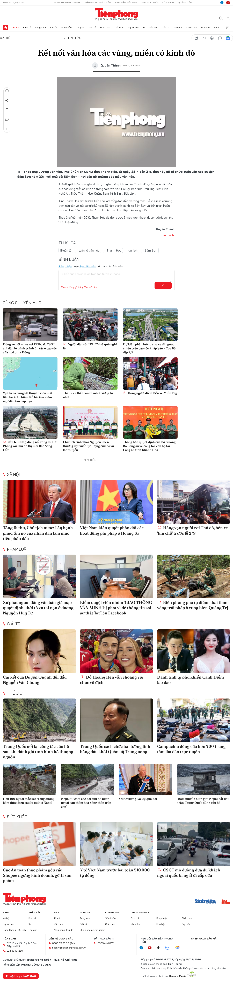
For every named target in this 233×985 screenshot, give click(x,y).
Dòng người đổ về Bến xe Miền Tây (152, 393)
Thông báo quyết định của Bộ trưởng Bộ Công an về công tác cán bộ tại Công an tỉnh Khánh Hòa (149, 446)
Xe (144, 27)
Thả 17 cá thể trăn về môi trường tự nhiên (88, 395)
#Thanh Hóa (113, 250)
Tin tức (75, 38)
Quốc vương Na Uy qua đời (138, 799)
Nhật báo (34, 912)
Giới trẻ (92, 27)
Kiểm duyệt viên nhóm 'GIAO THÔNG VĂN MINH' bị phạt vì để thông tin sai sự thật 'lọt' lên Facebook (116, 608)
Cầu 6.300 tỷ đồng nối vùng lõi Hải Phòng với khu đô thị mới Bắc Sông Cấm (30, 446)
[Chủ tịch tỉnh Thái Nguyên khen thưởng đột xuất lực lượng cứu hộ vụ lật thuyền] (90, 422)
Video (216, 27)
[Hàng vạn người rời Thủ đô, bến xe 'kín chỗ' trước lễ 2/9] (193, 502)
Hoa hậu (205, 27)
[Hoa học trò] (225, 902)
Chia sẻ (7, 100)
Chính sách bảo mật (204, 938)
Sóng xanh (41, 27)
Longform (112, 912)
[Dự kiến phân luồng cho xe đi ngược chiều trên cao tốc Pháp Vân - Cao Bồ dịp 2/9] (150, 324)
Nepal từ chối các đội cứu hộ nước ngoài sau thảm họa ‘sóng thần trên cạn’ (86, 803)
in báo (212, 38)
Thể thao (119, 27)
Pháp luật (105, 27)
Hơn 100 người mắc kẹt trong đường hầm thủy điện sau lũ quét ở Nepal (28, 801)
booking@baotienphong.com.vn (69, 947)
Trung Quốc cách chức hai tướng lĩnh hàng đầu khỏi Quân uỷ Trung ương (115, 749)
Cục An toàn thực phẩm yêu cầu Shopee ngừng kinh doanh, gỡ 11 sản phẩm (37, 875)
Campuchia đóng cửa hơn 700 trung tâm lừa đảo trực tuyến (191, 749)
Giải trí (165, 27)
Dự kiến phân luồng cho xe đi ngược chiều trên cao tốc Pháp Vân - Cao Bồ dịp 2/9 (149, 348)
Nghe (7, 90)
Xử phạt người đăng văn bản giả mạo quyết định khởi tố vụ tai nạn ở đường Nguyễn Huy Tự (38, 608)
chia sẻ (196, 38)
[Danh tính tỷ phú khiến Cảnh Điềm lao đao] (193, 651)
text (204, 38)
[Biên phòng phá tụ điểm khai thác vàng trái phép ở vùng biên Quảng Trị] (193, 576)
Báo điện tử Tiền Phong (116, 14)
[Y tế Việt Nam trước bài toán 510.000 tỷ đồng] (116, 844)
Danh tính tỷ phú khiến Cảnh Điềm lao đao (190, 679)
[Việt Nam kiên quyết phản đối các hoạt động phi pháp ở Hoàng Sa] (116, 502)
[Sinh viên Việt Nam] (205, 902)
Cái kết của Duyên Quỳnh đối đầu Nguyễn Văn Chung (35, 679)
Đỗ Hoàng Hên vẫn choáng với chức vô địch (111, 679)
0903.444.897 (106, 943)
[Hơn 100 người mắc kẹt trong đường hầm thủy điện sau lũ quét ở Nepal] (29, 779)
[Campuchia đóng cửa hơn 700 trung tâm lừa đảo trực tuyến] (193, 720)
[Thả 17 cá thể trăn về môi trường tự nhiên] (90, 373)
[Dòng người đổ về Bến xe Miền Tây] (150, 373)
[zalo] (169, 948)
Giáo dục (178, 27)
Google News (227, 38)
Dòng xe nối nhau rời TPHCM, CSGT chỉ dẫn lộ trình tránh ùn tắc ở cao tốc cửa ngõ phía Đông (30, 348)
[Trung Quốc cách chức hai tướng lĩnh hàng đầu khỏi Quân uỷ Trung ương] (116, 720)
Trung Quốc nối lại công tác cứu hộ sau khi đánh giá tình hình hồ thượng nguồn (38, 752)
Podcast (86, 912)
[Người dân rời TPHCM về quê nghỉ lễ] (90, 324)
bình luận (220, 38)
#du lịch (131, 250)
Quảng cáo (185, 2)
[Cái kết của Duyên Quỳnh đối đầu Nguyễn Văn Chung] (39, 651)
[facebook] (222, 2)
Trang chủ (5, 27)
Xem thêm (227, 27)
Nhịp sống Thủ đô (63, 929)
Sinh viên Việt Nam (126, 2)
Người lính (133, 27)
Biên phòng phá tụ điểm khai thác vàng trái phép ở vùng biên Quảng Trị (192, 605)
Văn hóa (153, 27)
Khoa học (191, 27)
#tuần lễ (65, 250)
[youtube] (228, 2)
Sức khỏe (66, 27)
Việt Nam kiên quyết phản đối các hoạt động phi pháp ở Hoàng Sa (112, 530)
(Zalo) (73, 943)
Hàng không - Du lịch (14, 929)
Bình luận (7, 119)
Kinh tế (27, 27)
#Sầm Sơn (150, 250)
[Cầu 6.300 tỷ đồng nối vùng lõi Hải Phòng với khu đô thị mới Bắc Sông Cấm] (30, 422)
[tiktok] (160, 948)
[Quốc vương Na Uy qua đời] (145, 779)
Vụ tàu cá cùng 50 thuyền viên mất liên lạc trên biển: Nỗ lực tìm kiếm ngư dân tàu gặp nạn (27, 397)
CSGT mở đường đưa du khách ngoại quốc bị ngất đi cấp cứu (188, 872)
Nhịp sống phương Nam (92, 929)
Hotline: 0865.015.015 (67, 2)
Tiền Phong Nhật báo (98, 2)
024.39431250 (15, 950)
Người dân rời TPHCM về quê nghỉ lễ (90, 346)
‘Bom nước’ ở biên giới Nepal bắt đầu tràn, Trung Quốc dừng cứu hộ (203, 801)
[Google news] (179, 948)
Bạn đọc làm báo (23, 975)
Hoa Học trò (150, 2)
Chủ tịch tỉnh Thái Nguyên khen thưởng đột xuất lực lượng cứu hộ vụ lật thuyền (88, 446)
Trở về (7, 129)
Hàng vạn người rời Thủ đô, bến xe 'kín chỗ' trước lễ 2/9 (192, 530)
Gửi (163, 285)
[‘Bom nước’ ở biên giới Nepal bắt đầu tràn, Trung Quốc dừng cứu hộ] (203, 779)
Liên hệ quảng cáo (60, 938)
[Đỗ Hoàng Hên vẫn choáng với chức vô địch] (116, 651)
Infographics (140, 912)
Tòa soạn (168, 2)
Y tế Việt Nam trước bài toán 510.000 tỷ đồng (115, 872)
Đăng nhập (65, 266)
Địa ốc (53, 27)
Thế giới (79, 27)
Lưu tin (7, 110)
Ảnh (56, 912)
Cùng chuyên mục (22, 302)
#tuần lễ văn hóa (88, 250)
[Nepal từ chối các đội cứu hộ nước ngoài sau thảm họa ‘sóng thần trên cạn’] (87, 779)
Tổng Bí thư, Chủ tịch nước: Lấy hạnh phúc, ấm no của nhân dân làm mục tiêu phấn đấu (38, 533)
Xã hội (16, 27)
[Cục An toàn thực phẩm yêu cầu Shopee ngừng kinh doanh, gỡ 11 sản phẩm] (39, 844)
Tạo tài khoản (87, 266)
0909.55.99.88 (60, 943)
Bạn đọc (186, 924)
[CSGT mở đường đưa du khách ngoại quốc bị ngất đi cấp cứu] (193, 844)
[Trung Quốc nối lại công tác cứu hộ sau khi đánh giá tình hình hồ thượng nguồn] (39, 720)
